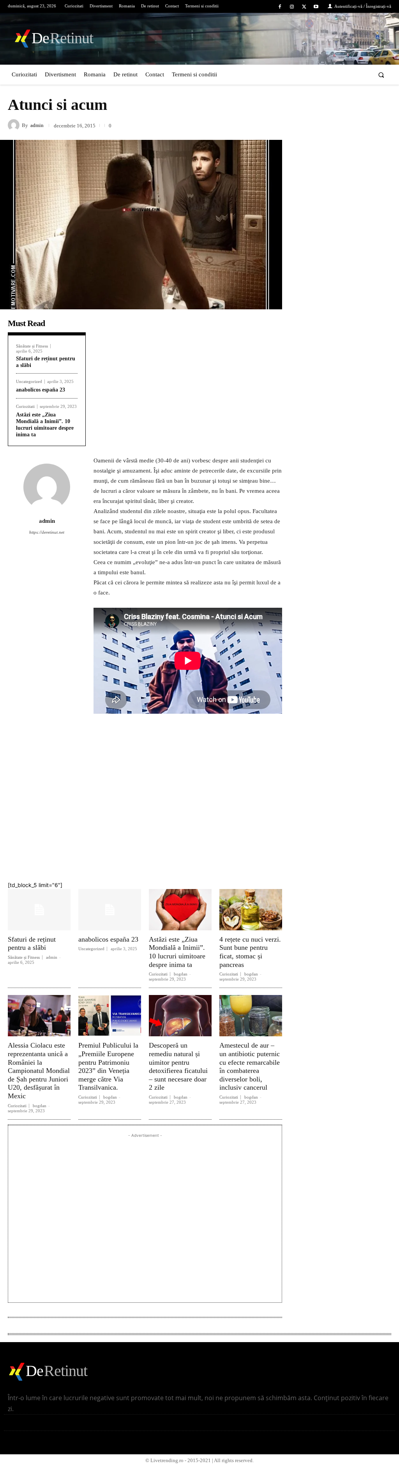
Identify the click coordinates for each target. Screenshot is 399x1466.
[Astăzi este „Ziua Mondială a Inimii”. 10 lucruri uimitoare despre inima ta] (180, 909)
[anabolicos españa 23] (109, 909)
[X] (304, 7)
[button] (381, 75)
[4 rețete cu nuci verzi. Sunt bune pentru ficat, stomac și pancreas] (250, 909)
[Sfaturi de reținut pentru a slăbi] (39, 909)
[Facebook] (280, 7)
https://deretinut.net (46, 532)
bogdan (180, 974)
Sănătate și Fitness (32, 346)
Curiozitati (25, 406)
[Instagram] (292, 7)
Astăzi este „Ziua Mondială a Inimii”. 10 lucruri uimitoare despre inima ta (177, 952)
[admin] (15, 125)
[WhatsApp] (248, 860)
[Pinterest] (223, 860)
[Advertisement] (188, 372)
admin (37, 125)
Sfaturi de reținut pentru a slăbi (32, 943)
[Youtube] (316, 7)
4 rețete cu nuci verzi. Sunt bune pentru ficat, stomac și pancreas (250, 952)
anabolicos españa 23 (40, 390)
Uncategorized (29, 381)
